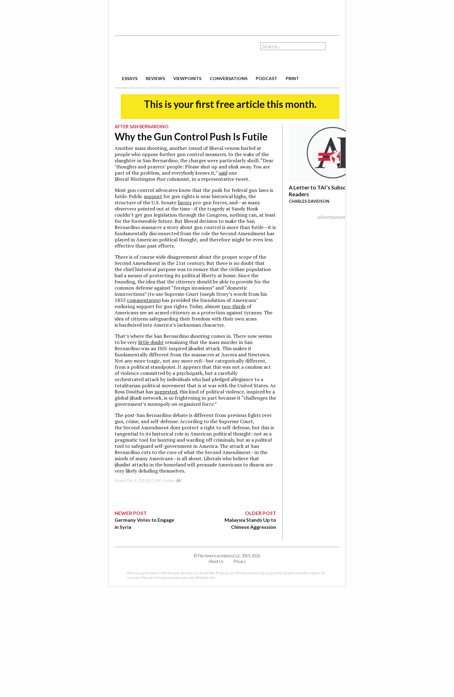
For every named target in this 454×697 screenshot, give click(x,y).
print (292, 78)
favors (184, 202)
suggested (165, 391)
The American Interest (158, 55)
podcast (266, 78)
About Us (216, 561)
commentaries (143, 300)
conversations (228, 78)
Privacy (239, 561)
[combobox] (293, 46)
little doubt (151, 342)
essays (129, 78)
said (223, 172)
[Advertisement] (227, 15)
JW (178, 480)
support (153, 196)
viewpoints (187, 78)
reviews (155, 78)
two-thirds (233, 306)
